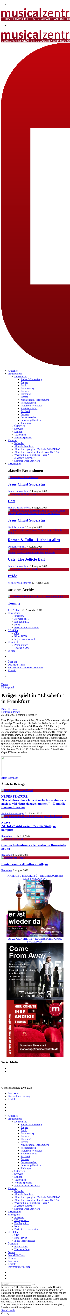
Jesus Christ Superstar (27, 484)
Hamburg (26, 394)
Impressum (13, 1093)
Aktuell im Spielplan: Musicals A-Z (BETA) (37, 449)
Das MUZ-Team (16, 664)
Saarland (25, 411)
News (17, 624)
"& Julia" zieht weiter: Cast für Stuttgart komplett (28, 826)
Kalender (12, 440)
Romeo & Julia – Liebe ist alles (34, 540)
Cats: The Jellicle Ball (26, 559)
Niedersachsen (28, 402)
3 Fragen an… (21, 618)
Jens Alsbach (14, 610)
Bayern (24, 382)
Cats (11, 501)
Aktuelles (13, 370)
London (18, 431)
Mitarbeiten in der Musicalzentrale (25, 667)
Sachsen (25, 414)
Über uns (12, 661)
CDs (16, 633)
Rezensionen (14, 463)
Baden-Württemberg (31, 379)
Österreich (19, 426)
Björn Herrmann (9, 709)
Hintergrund (14, 613)
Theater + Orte (21, 647)
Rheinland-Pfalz (29, 408)
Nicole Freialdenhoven (19, 582)
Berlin (24, 385)
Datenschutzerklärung (19, 1096)
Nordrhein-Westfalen (31, 405)
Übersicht (13, 642)
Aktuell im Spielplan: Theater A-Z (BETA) (36, 452)
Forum (11, 650)
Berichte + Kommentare (26, 627)
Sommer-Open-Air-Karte (27, 460)
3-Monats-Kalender (24, 457)
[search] (33, 1284)
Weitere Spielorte (23, 437)
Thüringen (26, 423)
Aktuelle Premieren (24, 446)
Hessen (24, 396)
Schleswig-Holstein (31, 420)
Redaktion (6, 836)
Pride (12, 576)
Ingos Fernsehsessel (24, 639)
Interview (19, 615)
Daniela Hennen (16, 527)
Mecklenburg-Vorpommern (35, 399)
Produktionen (15, 373)
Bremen (25, 391)
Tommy (14, 603)
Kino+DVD (20, 636)
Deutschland (20, 376)
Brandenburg (27, 388)
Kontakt (12, 670)
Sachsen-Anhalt (29, 417)
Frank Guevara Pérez (19, 491)
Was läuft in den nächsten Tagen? (31, 455)
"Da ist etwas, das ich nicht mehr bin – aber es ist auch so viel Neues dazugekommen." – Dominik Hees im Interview (34, 802)
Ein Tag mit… (21, 621)
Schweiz (18, 428)
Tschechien (20, 434)
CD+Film (13, 630)
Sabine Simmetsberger (12, 813)
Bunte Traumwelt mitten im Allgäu (24, 864)
